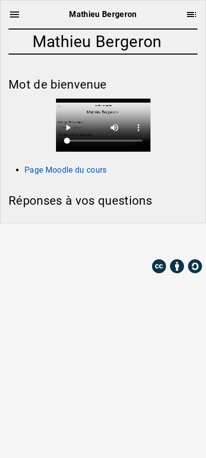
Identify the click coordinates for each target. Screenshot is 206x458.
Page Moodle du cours (65, 170)
